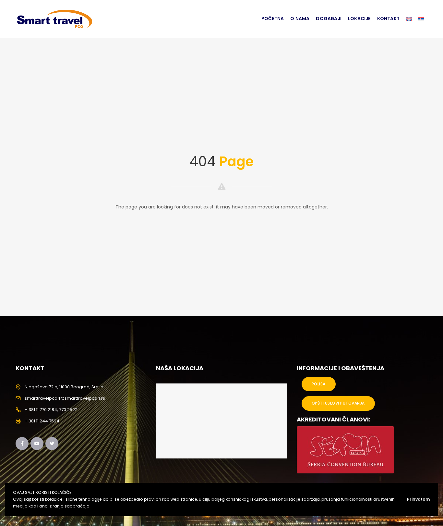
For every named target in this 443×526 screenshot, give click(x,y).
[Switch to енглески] (409, 19)
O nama (299, 18)
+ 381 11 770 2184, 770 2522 (51, 410)
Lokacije (359, 18)
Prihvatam (418, 499)
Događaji (328, 18)
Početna (272, 18)
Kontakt (388, 18)
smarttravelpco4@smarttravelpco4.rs (65, 398)
